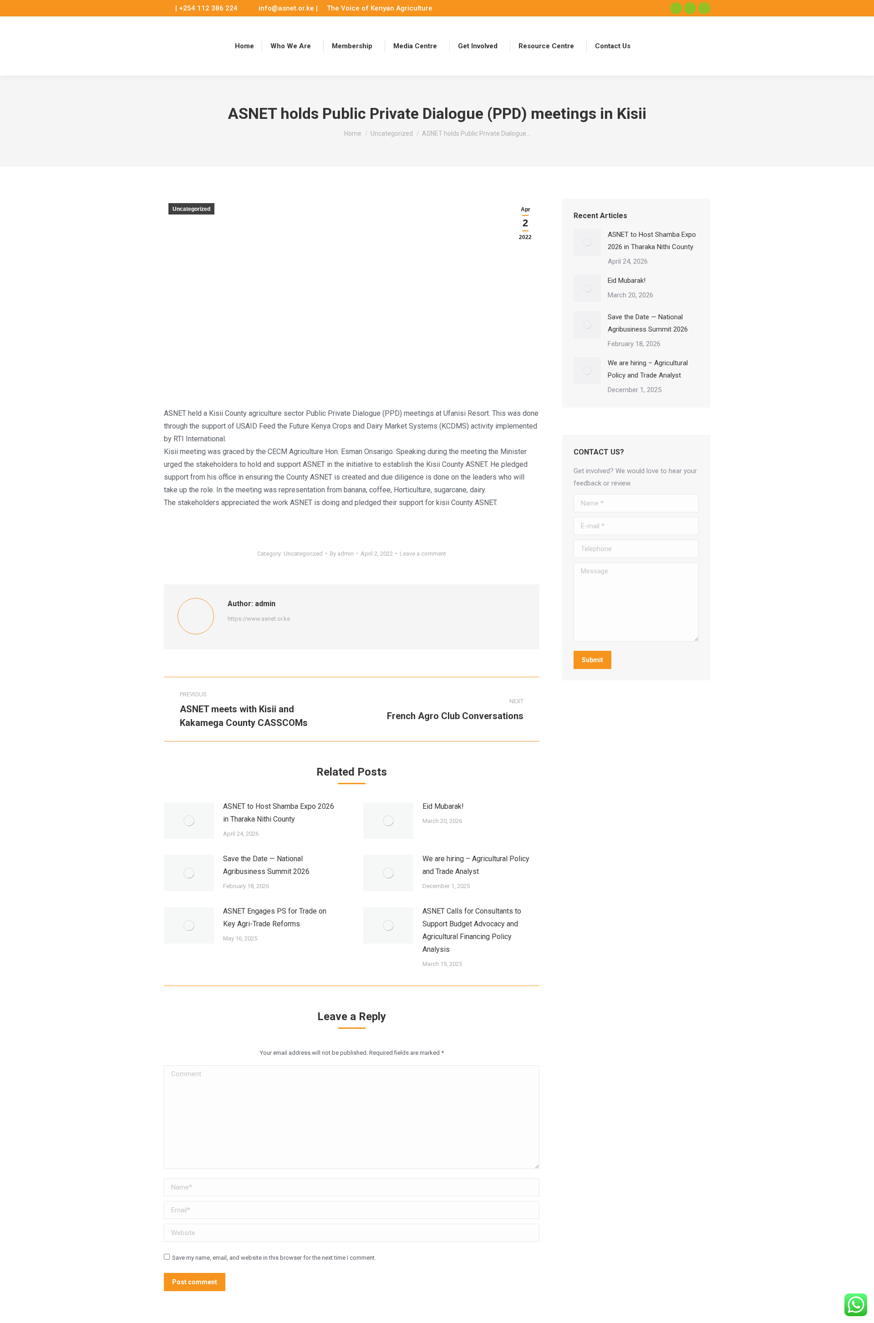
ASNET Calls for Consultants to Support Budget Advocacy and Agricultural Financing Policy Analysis (471, 930)
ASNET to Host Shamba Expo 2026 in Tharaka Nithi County (278, 812)
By (342, 553)
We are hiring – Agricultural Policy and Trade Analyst (475, 865)
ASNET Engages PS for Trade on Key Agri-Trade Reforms (274, 917)
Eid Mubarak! (443, 806)
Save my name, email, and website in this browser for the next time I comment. (274, 1257)
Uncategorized (191, 209)
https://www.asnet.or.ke (259, 618)
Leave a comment (423, 553)
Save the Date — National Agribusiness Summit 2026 (266, 865)
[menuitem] (244, 46)
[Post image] (189, 820)
